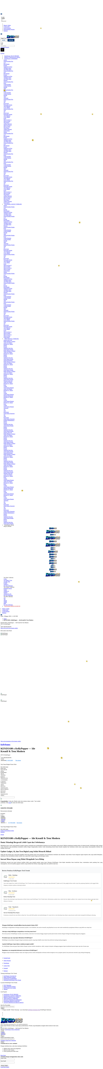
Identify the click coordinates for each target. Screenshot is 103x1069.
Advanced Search (5, 47)
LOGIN (2, 816)
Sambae (5, 592)
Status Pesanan (7, 960)
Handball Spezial (8, 588)
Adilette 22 (6, 591)
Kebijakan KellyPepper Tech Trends (12, 980)
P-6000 (5, 583)
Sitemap (5, 989)
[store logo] (13, 38)
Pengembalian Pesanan (9, 29)
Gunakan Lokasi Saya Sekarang (8, 1040)
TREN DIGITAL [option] (3, 785)
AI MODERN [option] (4, 780)
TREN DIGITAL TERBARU (11, 998)
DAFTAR (3, 818)
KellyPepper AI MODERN (10, 978)
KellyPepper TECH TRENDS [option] (4, 774)
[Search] (2, 50)
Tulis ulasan (18, 760)
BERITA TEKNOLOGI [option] (4, 777)
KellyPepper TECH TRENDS (11, 994)
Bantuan (6, 30)
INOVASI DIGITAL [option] (3, 791)
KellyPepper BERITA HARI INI (11, 1001)
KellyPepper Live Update (10, 988)
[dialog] (51, 1038)
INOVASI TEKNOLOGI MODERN (13, 999)
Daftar (11, 40)
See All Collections (8, 585)
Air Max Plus (7, 581)
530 (4, 598)
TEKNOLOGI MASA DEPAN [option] (4, 788)
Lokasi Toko (7, 26)
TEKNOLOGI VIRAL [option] (4, 794)
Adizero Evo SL (7, 594)
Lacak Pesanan (7, 28)
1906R (5, 602)
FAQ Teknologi (7, 985)
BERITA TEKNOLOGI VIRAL (11, 997)
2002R (5, 600)
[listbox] (20, 784)
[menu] (51, 331)
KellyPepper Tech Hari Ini (10, 976)
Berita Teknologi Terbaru (10, 977)
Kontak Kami (7, 958)
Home (5, 618)
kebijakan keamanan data (34, 1009)
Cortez (5, 579)
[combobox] (8, 46)
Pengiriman (6, 963)
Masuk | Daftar (7, 25)
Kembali (6, 968)
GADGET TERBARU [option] (3, 782)
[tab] (51, 53)
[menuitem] (12, 56)
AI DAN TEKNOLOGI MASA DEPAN (14, 1002)
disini (10, 802)
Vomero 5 (6, 584)
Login (3, 40)
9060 (5, 603)
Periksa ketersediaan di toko (7, 830)
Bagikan (3, 832)
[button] (4, 696)
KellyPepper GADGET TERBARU (12, 995)
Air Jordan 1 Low (8, 580)
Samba (5, 589)
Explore (2, 53)
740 (4, 599)
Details (2, 834)
